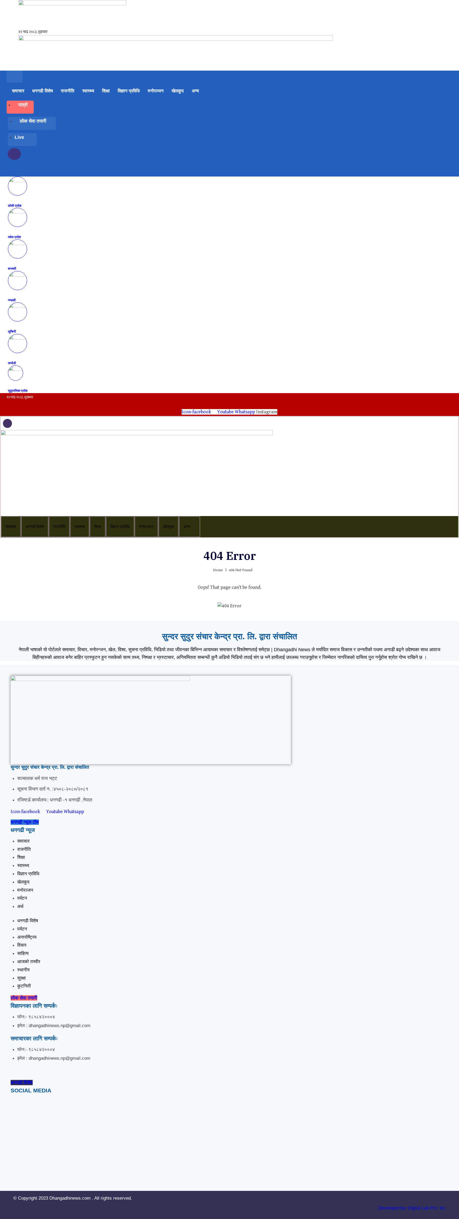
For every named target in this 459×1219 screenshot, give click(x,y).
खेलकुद (178, 90)
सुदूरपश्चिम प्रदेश (18, 391)
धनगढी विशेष (42, 90)
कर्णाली (12, 363)
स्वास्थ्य (88, 90)
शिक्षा (106, 90)
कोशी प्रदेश (15, 206)
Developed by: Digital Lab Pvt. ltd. (412, 1208)
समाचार (18, 90)
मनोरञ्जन (156, 90)
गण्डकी (12, 300)
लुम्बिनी (12, 331)
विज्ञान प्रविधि (129, 90)
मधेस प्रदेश (14, 237)
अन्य (195, 90)
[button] (17, 170)
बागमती (12, 269)
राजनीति (67, 90)
